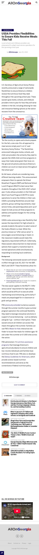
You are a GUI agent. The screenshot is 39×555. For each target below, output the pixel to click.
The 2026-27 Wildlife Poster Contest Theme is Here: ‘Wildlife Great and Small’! (23, 435)
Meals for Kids (14, 328)
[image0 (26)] (19, 138)
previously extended (12, 305)
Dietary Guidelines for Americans (17, 356)
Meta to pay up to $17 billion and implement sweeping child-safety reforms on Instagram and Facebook (23, 413)
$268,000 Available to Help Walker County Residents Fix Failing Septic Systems (23, 452)
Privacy (24, 543)
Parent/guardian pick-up (13, 281)
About (10, 543)
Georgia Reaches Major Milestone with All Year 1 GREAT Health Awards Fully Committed (24, 444)
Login (29, 543)
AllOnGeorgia (13, 52)
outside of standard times (23, 275)
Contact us (16, 543)
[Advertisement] (19, 477)
